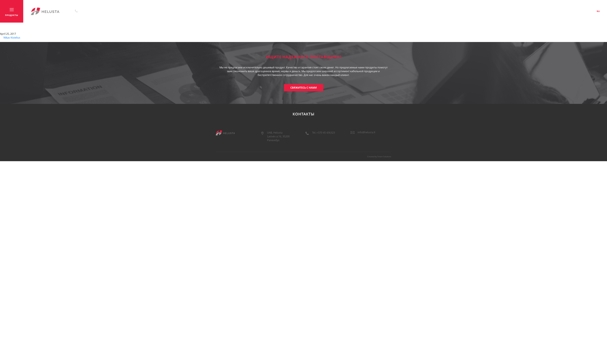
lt (582, 11)
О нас (556, 11)
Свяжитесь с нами (303, 87)
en (590, 11)
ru (598, 11)
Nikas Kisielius (11, 37)
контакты (567, 11)
